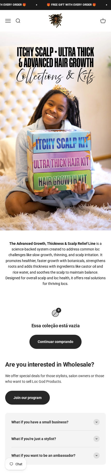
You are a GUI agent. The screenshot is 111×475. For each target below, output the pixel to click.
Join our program (27, 398)
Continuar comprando (55, 342)
